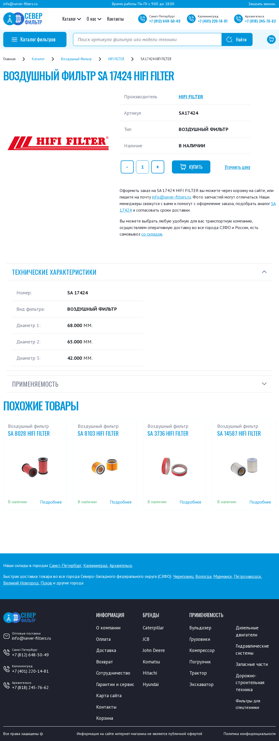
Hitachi (150, 673)
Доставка (106, 650)
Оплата (103, 639)
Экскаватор (201, 684)
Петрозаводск (247, 576)
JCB (146, 639)
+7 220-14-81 (213, 21)
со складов (151, 234)
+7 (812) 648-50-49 (30, 654)
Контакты (115, 19)
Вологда (203, 576)
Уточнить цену (237, 167)
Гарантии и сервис (115, 684)
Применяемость (35, 384)
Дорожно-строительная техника (250, 683)
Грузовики (199, 639)
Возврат (104, 662)
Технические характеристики (54, 272)
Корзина (104, 718)
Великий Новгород (21, 583)
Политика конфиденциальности (250, 733)
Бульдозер (200, 628)
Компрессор (202, 650)
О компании (108, 628)
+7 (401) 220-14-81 (30, 671)
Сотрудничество (113, 673)
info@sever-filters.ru (20, 3)
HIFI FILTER (191, 96)
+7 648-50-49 (164, 21)
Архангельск (121, 565)
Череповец (183, 576)
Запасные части (252, 664)
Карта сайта (109, 696)
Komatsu (151, 662)
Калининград (95, 565)
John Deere (154, 650)
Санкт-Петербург (65, 565)
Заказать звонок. (262, 3)
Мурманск (222, 576)
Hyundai (151, 684)
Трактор (198, 673)
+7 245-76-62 (260, 21)
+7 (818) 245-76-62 (30, 687)
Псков (46, 583)
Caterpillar (153, 628)
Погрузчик (200, 662)
